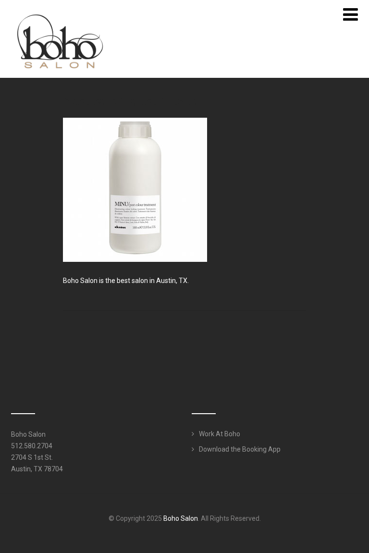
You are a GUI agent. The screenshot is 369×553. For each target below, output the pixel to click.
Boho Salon (180, 518)
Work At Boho (219, 434)
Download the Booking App (240, 449)
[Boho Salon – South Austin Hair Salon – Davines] (59, 8)
